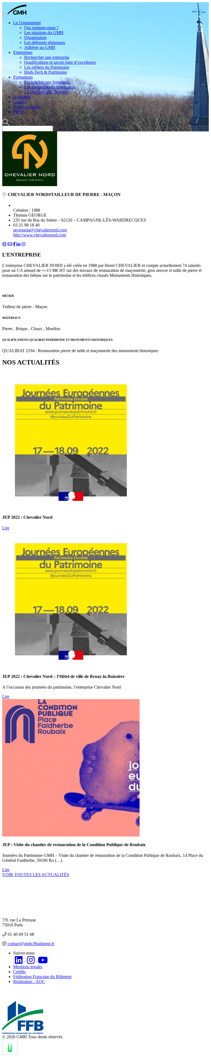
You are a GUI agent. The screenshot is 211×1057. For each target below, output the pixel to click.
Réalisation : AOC (29, 981)
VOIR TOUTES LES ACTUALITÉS (35, 874)
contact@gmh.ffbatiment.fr (30, 943)
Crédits (19, 971)
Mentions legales (27, 966)
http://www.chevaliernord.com (39, 235)
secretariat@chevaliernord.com (40, 230)
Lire (5, 528)
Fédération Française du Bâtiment (42, 976)
